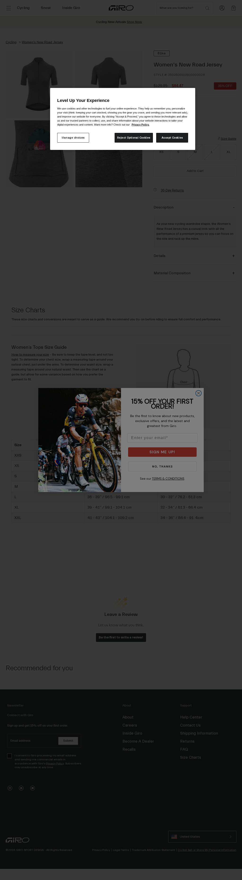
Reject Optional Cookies (133, 137)
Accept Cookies (172, 137)
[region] (122, 119)
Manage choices (73, 137)
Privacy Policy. (140, 124)
